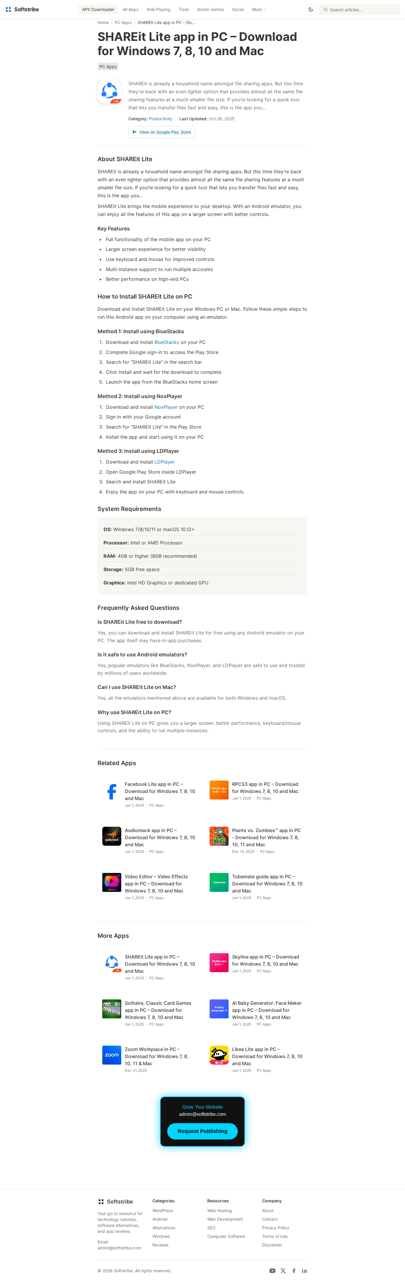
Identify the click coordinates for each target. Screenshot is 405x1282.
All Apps (130, 9)
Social (238, 9)
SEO (211, 1227)
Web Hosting (219, 1210)
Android (160, 1219)
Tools (184, 9)
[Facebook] (294, 1271)
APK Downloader (98, 9)
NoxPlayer (166, 407)
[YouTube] (272, 1271)
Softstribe (120, 1201)
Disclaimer (272, 1244)
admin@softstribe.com (119, 1247)
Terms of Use (275, 1236)
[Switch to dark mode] (311, 9)
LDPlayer (164, 462)
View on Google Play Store (165, 131)
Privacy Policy (275, 1227)
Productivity (160, 118)
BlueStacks (166, 342)
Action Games (210, 9)
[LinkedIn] (304, 1271)
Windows (161, 1236)
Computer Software (226, 1236)
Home (103, 22)
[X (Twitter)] (283, 1271)
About (268, 1210)
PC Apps (123, 22)
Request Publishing (202, 1131)
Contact (270, 1219)
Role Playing (158, 9)
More (257, 9)
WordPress (162, 1210)
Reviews (160, 1244)
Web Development (225, 1219)
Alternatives (163, 1227)
